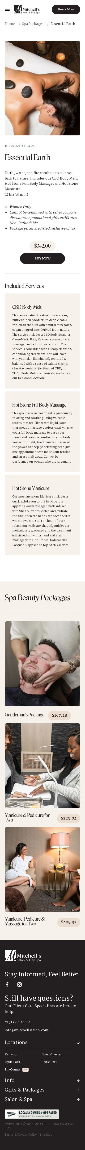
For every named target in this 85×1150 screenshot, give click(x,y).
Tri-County (13, 1070)
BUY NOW (42, 258)
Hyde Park (12, 1062)
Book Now (66, 9)
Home (10, 24)
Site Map (46, 1135)
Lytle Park (49, 1062)
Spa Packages (32, 24)
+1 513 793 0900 (17, 1022)
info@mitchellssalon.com (26, 1030)
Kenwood (11, 1055)
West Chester (52, 1055)
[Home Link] (42, 956)
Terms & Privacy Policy (21, 1135)
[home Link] (27, 9)
